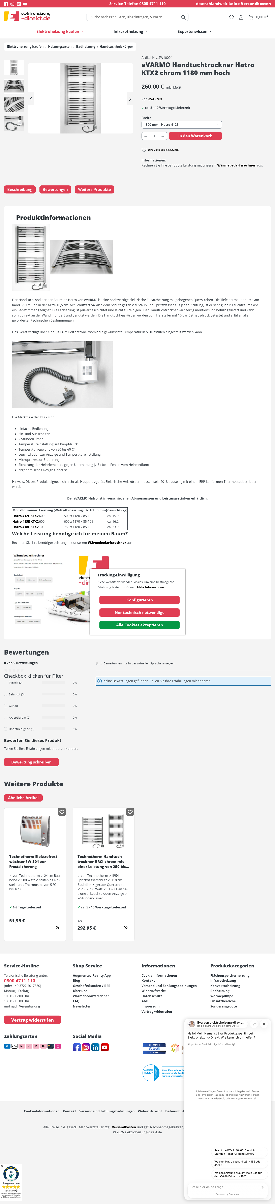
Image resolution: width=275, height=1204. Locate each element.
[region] (69, 98)
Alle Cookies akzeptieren (139, 625)
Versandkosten (124, 1127)
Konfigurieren (139, 600)
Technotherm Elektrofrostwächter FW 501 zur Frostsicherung (33, 861)
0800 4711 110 (152, 3)
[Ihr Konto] (241, 17)
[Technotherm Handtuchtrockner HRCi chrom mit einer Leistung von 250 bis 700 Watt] (126, 929)
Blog (76, 980)
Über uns (80, 991)
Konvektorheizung (225, 986)
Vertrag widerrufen (32, 1020)
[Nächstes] (130, 98)
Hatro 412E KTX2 (25, 516)
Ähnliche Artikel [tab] (23, 797)
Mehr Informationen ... (153, 587)
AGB (145, 1001)
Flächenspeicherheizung (229, 975)
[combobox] (133, 17)
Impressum (151, 1006)
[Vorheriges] (31, 98)
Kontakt (148, 980)
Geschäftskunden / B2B (92, 986)
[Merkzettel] (231, 17)
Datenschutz (152, 996)
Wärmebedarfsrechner (91, 996)
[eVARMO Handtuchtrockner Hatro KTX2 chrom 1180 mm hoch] (80, 98)
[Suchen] (183, 17)
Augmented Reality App (92, 975)
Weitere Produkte (94, 189)
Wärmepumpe (221, 996)
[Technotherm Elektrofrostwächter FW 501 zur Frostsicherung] (58, 929)
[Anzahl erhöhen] (163, 136)
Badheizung (220, 991)
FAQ (76, 1001)
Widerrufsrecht (154, 991)
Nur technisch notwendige (139, 612)
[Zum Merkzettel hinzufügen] (62, 812)
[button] (14, 68)
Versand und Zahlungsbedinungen (169, 986)
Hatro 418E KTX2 (25, 527)
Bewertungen (55, 189)
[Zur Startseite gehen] (27, 16)
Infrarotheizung (223, 980)
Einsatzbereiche (223, 1001)
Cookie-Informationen (159, 975)
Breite (156, 117)
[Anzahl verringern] (146, 136)
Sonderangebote (223, 1006)
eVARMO (155, 99)
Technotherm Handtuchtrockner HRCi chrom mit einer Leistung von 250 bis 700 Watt (102, 861)
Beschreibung (19, 189)
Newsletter (82, 1006)
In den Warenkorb (195, 136)
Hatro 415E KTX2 (25, 521)
